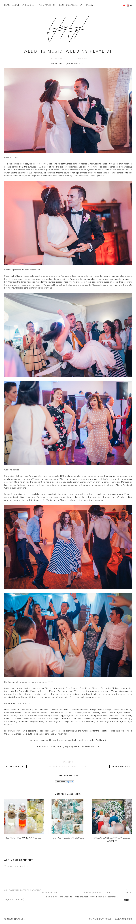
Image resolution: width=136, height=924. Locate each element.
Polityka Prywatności (99, 919)
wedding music (57, 767)
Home (7, 5)
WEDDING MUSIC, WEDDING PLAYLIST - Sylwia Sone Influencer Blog (68, 29)
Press (60, 5)
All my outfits (47, 5)
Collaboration (74, 5)
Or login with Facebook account (23, 890)
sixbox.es (127, 919)
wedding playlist (77, 767)
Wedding (100, 740)
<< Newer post (15, 766)
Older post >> (121, 766)
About (15, 5)
